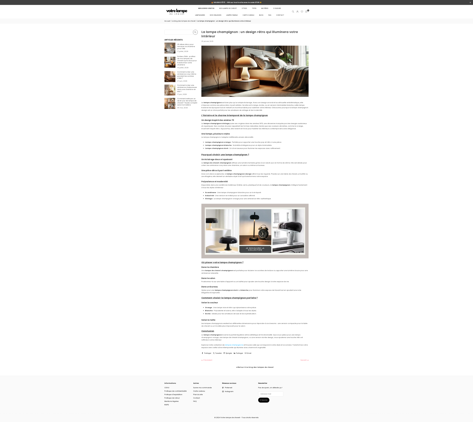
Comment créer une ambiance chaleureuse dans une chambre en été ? (187, 88)
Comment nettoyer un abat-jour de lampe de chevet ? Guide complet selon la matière (187, 102)
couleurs (277, 8)
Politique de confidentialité (175, 391)
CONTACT (280, 15)
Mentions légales (171, 401)
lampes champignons (234, 345)
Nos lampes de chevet (228, 8)
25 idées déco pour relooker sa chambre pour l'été (186, 46)
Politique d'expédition (173, 394)
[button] (306, 11)
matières (264, 8)
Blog (261, 15)
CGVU (166, 387)
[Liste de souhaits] (302, 11)
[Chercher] (293, 11)
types (254, 8)
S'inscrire (264, 400)
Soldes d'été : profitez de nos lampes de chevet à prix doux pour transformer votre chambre (187, 60)
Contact (196, 398)
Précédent (207, 360)
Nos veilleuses (215, 15)
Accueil (167, 21)
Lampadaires (200, 15)
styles (244, 8)
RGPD (166, 405)
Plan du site (198, 394)
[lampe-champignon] (255, 258)
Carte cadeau (248, 15)
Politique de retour (172, 398)
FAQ (269, 15)
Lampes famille (232, 15)
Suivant (304, 360)
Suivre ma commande (202, 387)
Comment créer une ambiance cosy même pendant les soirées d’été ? (186, 75)
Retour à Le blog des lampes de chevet (255, 367)
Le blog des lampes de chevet (183, 21)
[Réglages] (297, 11)
